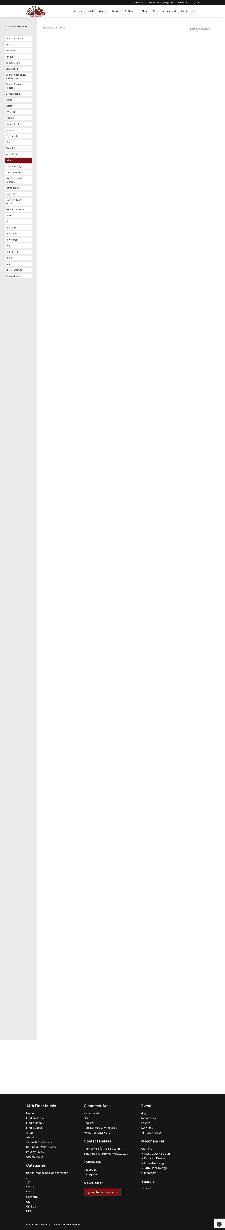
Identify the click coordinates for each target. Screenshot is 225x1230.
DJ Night (147, 1127)
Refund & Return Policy (41, 1147)
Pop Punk (11, 227)
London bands (13, 172)
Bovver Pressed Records (14, 86)
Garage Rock (12, 124)
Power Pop (12, 239)
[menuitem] (147, 2)
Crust (9, 99)
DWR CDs (11, 111)
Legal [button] (194, 2)
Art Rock (10, 50)
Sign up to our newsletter (102, 1192)
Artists (78, 11)
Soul (8, 263)
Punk (8, 245)
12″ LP (30, 1187)
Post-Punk (11, 233)
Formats (10, 117)
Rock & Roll (12, 251)
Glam (8, 142)
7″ (27, 1177)
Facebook (90, 1169)
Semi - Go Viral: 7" (131, 824)
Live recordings (14, 166)
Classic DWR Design (157, 1153)
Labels (90, 11)
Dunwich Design (154, 1158)
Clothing (129, 11)
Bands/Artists (13, 62)
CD (28, 1201)
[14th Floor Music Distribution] (35, 11)
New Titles (11, 194)
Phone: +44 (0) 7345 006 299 (146, 2)
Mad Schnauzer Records (14, 180)
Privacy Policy (35, 1151)
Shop (145, 11)
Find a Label (34, 1127)
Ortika (9, 215)
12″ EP (30, 1192)
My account (91, 1113)
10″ (28, 1182)
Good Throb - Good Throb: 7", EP (131, 1024)
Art (7, 44)
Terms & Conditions (39, 1142)
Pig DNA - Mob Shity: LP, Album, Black (131, 624)
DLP (28, 1211)
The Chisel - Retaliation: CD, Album (131, 424)
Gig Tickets (12, 136)
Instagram (90, 1174)
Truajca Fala (12, 276)
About (184, 11)
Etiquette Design (154, 1163)
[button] (196, 11)
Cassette (32, 1196)
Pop (8, 221)
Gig (143, 1113)
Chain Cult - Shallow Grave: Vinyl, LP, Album (131, 224)
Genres (103, 11)
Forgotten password (97, 1132)
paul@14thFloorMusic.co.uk (175, 2)
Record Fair (148, 1118)
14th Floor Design (155, 1168)
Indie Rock (11, 154)
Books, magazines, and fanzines (16, 76)
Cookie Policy (35, 1156)
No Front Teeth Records (14, 201)
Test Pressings (14, 269)
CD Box (31, 1206)
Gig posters (148, 1172)
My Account (169, 11)
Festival (146, 1123)
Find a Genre (34, 1123)
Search (145, 1188)
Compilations (13, 93)
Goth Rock (11, 148)
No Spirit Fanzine (15, 209)
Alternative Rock (14, 38)
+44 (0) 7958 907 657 (108, 1148)
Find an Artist (35, 1118)
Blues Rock (12, 68)
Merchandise (13, 187)
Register (89, 1123)
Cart (155, 11)
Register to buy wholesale (100, 1127)
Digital (9, 105)
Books (116, 11)
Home (30, 1113)
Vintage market (151, 1132)
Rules (9, 257)
